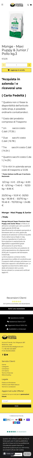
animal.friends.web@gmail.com (12, 346)
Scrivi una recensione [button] (16, 309)
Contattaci (5, 369)
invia (16, 406)
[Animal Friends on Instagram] (5, 355)
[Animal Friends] (16, 5)
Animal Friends (18, 416)
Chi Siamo (5, 371)
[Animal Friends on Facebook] (3, 355)
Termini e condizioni (9, 387)
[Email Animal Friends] (7, 355)
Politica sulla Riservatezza (10, 384)
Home (4, 364)
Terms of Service (7, 373)
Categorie (5, 366)
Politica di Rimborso (8, 382)
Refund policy (6, 375)
